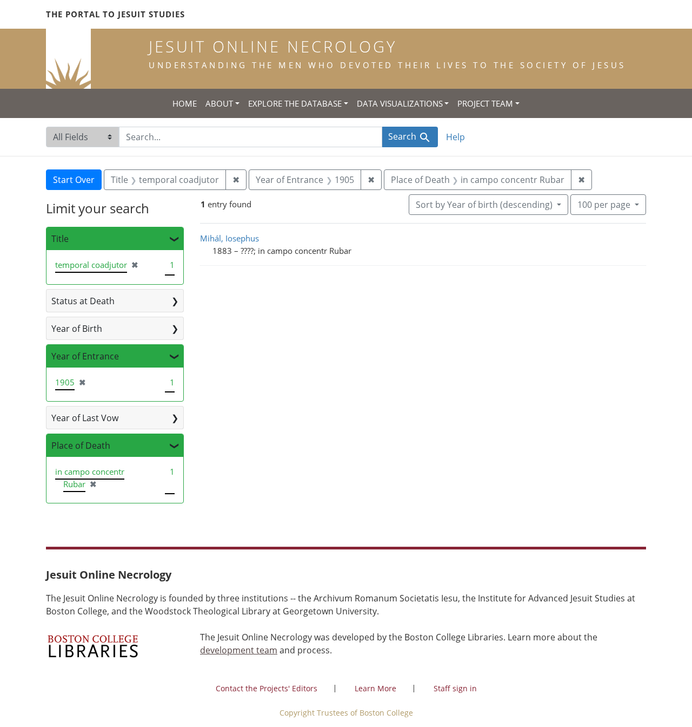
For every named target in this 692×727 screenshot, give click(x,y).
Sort (484, 205)
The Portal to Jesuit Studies (115, 14)
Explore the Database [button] (295, 103)
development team (238, 650)
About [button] (219, 103)
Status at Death (83, 301)
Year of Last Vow (84, 418)
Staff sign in (455, 688)
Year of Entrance (85, 356)
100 (603, 204)
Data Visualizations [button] (400, 103)
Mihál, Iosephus (229, 238)
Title (60, 239)
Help (455, 137)
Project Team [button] (485, 103)
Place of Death (80, 445)
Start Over (74, 180)
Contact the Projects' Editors (266, 688)
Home (184, 103)
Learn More (375, 688)
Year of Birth (76, 329)
